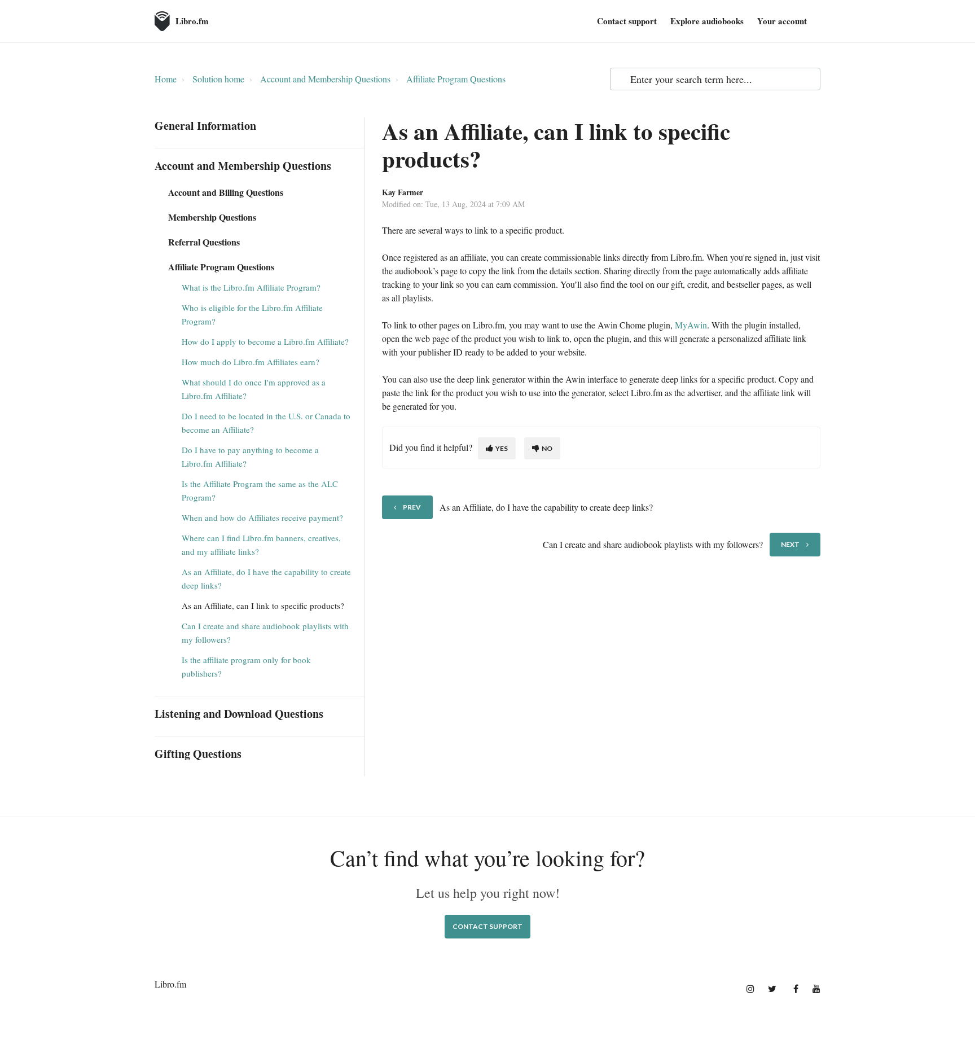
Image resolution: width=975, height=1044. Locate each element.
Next (790, 544)
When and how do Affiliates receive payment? (262, 517)
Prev (412, 507)
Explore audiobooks (707, 21)
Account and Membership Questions (325, 79)
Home (166, 79)
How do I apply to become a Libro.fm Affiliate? (265, 341)
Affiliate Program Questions (456, 79)
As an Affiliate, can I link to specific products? (263, 605)
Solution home (218, 79)
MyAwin (691, 325)
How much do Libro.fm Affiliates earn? (250, 361)
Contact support (627, 21)
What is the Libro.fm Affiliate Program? (251, 287)
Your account (782, 21)
